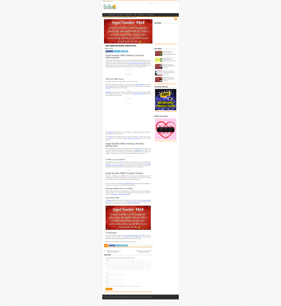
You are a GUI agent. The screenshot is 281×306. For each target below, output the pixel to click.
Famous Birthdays (150, 14)
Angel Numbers (120, 14)
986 (110, 136)
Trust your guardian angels (134, 202)
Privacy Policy (132, 297)
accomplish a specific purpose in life (120, 194)
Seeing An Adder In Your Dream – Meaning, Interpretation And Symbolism (169, 53)
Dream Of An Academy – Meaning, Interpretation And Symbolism (169, 66)
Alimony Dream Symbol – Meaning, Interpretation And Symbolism (169, 79)
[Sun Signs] (110, 6)
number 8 (110, 200)
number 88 (108, 88)
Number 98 (108, 92)
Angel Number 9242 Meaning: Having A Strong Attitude (114, 251)
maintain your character (139, 93)
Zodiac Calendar (128, 14)
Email (107, 277)
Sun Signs (106, 297)
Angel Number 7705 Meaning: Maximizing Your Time (142, 251)
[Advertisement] (166, 34)
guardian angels (138, 150)
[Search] (175, 19)
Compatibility (141, 14)
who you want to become (127, 183)
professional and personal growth (137, 63)
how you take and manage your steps (133, 235)
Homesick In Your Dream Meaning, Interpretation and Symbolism (169, 72)
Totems (135, 14)
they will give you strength (132, 138)
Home (105, 14)
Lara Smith (110, 48)
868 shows (111, 132)
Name (107, 272)
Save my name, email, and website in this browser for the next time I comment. (124, 286)
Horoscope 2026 (111, 14)
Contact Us (138, 297)
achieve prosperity (140, 84)
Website (107, 281)
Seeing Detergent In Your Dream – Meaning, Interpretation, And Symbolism (169, 59)
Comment (108, 259)
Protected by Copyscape (146, 297)
